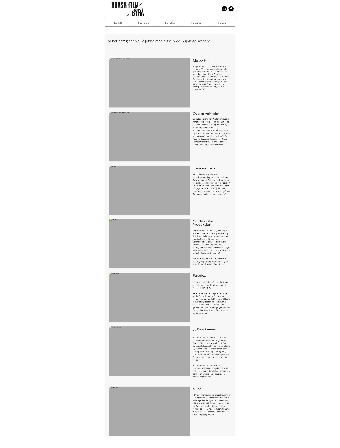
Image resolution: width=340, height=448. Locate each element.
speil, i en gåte (199, 414)
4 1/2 (197, 388)
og (206, 414)
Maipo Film (202, 60)
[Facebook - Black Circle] (231, 8)
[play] (184, 266)
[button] (149, 243)
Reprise (211, 414)
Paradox (200, 275)
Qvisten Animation (207, 113)
